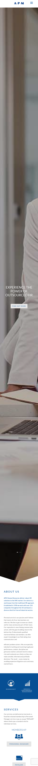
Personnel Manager (19, 744)
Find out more (19, 306)
